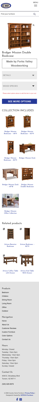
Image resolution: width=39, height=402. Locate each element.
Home (4, 320)
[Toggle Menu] (35, 6)
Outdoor (5, 311)
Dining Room (7, 299)
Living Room (6, 303)
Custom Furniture (8, 332)
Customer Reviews (9, 328)
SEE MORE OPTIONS (19, 101)
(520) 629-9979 (8, 384)
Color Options (7, 335)
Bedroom (5, 292)
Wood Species (10, 86)
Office (4, 307)
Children (5, 296)
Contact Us (6, 339)
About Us (5, 324)
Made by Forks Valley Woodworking (19, 63)
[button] (33, 25)
